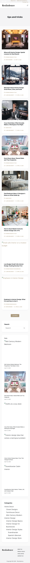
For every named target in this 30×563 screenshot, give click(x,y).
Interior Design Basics (10, 304)
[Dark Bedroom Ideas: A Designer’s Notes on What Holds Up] (15, 181)
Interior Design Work (14, 538)
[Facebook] (2, 1)
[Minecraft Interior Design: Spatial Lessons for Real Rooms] (15, 39)
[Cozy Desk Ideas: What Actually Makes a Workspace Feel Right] (15, 110)
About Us (13, 0)
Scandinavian (13, 532)
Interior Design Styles (11, 57)
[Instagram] (5, 1)
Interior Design (9, 518)
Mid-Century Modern (14, 515)
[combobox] (13, 328)
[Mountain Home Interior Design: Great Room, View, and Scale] (15, 75)
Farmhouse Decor (13, 512)
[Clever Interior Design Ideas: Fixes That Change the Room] (15, 444)
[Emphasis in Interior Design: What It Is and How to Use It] (15, 286)
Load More (15, 315)
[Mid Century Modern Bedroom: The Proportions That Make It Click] (15, 350)
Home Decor (8, 127)
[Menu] (27, 5)
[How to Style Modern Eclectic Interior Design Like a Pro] (15, 216)
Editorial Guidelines (22, 0)
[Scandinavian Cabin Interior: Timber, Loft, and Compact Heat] (15, 475)
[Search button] (24, 328)
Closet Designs (12, 509)
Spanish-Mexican (14, 535)
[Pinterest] (4, 1)
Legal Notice (21, 553)
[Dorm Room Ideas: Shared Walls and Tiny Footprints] (15, 145)
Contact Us (25, 2)
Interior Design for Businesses (13, 268)
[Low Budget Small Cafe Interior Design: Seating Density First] (15, 251)
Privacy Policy (21, 551)
